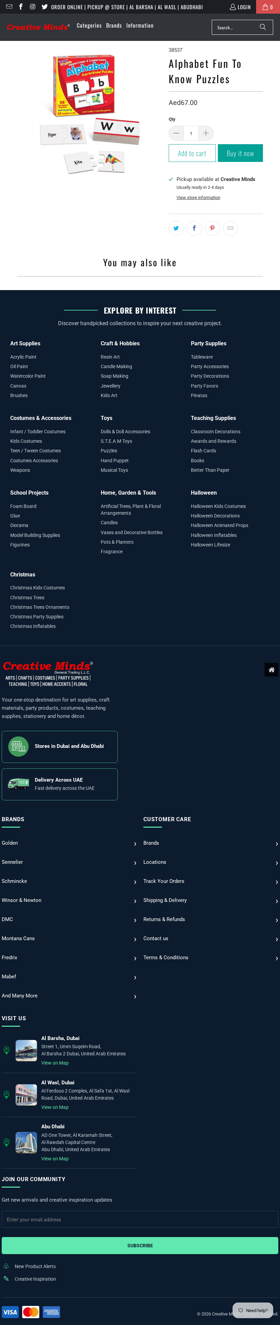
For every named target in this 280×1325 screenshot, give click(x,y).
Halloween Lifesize (210, 544)
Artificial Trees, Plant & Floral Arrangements (131, 509)
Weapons (20, 470)
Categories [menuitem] (89, 25)
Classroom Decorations (215, 431)
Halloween (204, 493)
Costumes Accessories (34, 460)
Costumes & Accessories (40, 418)
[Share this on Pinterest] (212, 228)
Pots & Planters (117, 542)
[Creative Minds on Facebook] (20, 7)
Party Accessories (210, 366)
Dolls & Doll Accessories (125, 431)
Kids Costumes (26, 441)
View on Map (55, 1063)
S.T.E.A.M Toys (116, 441)
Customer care (167, 819)
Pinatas (199, 395)
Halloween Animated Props (219, 525)
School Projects (29, 493)
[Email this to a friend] (230, 228)
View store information (198, 197)
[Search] (263, 27)
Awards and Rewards (213, 441)
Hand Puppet (115, 460)
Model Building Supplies (35, 535)
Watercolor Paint (28, 376)
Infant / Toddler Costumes (38, 431)
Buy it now (240, 153)
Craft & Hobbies (120, 343)
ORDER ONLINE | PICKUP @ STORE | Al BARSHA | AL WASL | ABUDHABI (127, 7)
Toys (106, 418)
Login (244, 7)
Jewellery (111, 386)
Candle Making (116, 366)
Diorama (19, 525)
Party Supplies (208, 343)
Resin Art (110, 357)
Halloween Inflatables (214, 535)
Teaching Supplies (213, 418)
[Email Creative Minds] (8, 7)
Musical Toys (114, 470)
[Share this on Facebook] (194, 228)
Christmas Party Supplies (37, 616)
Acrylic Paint (23, 357)
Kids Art (109, 395)
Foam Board (23, 506)
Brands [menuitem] (114, 25)
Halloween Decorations (215, 515)
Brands (13, 819)
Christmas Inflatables (33, 626)
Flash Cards (203, 450)
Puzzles (109, 450)
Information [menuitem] (140, 25)
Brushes (19, 395)
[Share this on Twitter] (176, 228)
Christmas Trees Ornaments (39, 607)
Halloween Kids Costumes (218, 506)
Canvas (18, 386)
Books (197, 460)
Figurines (20, 544)
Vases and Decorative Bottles (132, 532)
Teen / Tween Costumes (35, 450)
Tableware (202, 357)
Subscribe (140, 1245)
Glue (15, 515)
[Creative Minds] (38, 27)
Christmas (22, 574)
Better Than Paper (210, 470)
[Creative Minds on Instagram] (32, 7)
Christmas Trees (27, 597)
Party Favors (204, 386)
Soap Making (114, 376)
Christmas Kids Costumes (37, 587)
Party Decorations (210, 376)
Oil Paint (19, 366)
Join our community (33, 1179)
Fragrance (112, 551)
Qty (172, 119)
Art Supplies (25, 343)
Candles (109, 522)
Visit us (14, 1018)
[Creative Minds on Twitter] (44, 7)
